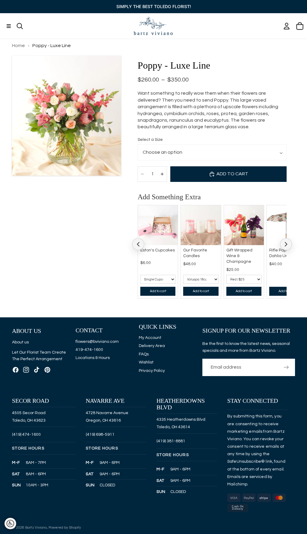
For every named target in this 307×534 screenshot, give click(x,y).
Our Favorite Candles (195, 253)
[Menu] (8, 25)
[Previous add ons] (138, 244)
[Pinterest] (47, 369)
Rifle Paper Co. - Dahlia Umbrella (284, 253)
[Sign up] (286, 367)
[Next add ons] (286, 244)
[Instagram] (26, 369)
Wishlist (146, 362)
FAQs (144, 354)
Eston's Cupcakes (157, 250)
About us (20, 342)
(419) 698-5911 (100, 434)
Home (18, 45)
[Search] (19, 26)
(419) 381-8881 (170, 441)
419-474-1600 (89, 350)
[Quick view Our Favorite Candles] (215, 211)
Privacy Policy (152, 370)
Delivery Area (152, 346)
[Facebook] (15, 369)
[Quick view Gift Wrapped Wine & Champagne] (258, 211)
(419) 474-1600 (26, 434)
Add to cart (158, 291)
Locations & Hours (93, 358)
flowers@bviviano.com (97, 341)
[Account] (286, 26)
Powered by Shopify (65, 528)
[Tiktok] (36, 369)
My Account (150, 338)
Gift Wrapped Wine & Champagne (239, 256)
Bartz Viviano (36, 528)
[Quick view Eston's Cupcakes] (172, 211)
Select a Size (150, 140)
